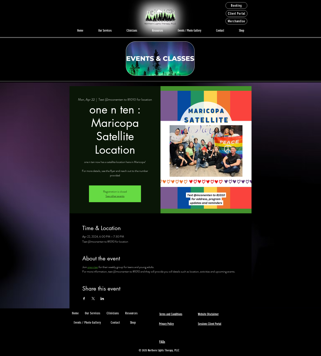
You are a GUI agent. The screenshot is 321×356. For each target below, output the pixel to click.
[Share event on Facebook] (84, 298)
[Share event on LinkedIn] (102, 298)
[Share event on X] (93, 298)
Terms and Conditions (170, 314)
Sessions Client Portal (209, 324)
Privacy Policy (166, 324)
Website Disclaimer (208, 314)
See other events (115, 196)
